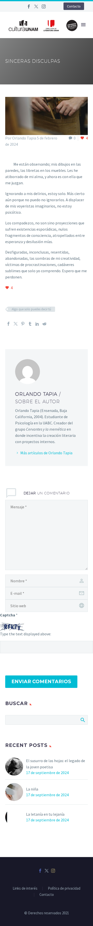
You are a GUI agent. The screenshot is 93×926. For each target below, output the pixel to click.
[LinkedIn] (37, 324)
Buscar (82, 720)
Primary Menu (83, 24)
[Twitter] (36, 6)
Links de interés (25, 888)
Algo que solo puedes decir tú (31, 309)
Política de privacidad (64, 888)
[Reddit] (44, 324)
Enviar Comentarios (41, 681)
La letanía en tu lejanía (45, 814)
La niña (32, 789)
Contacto (74, 6)
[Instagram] (43, 6)
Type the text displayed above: (25, 633)
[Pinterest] (23, 324)
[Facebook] (28, 6)
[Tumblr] (30, 324)
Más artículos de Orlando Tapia (46, 452)
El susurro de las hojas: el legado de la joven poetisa (55, 763)
